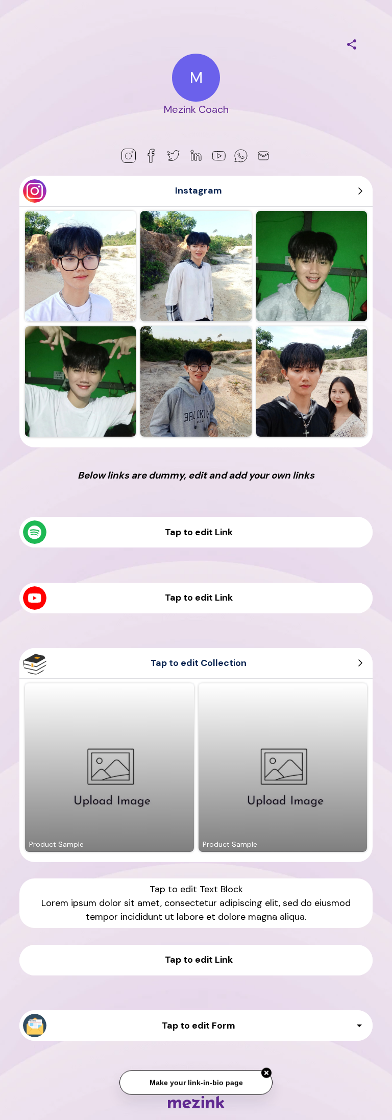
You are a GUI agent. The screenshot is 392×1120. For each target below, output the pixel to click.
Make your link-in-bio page (195, 1081)
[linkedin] (196, 156)
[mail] (263, 156)
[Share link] (352, 43)
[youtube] (218, 156)
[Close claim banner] (266, 1071)
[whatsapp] (241, 156)
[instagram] (128, 156)
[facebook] (151, 156)
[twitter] (173, 156)
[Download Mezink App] (196, 1102)
